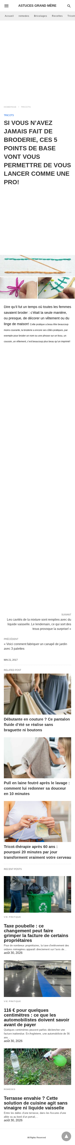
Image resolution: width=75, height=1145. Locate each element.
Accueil (9, 16)
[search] (69, 6)
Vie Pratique (12, 917)
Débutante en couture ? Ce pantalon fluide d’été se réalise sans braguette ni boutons (37, 724)
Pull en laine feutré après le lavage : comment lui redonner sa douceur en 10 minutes (37, 788)
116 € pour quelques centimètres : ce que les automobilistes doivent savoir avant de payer (36, 1017)
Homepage (10, 107)
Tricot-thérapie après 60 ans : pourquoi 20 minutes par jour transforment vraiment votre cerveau (37, 852)
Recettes (57, 16)
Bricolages (40, 16)
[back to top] (66, 1136)
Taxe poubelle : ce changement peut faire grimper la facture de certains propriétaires (36, 933)
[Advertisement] (37, 61)
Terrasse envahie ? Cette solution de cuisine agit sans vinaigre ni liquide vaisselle (36, 1103)
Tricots (26, 107)
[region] (37, 217)
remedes (24, 16)
